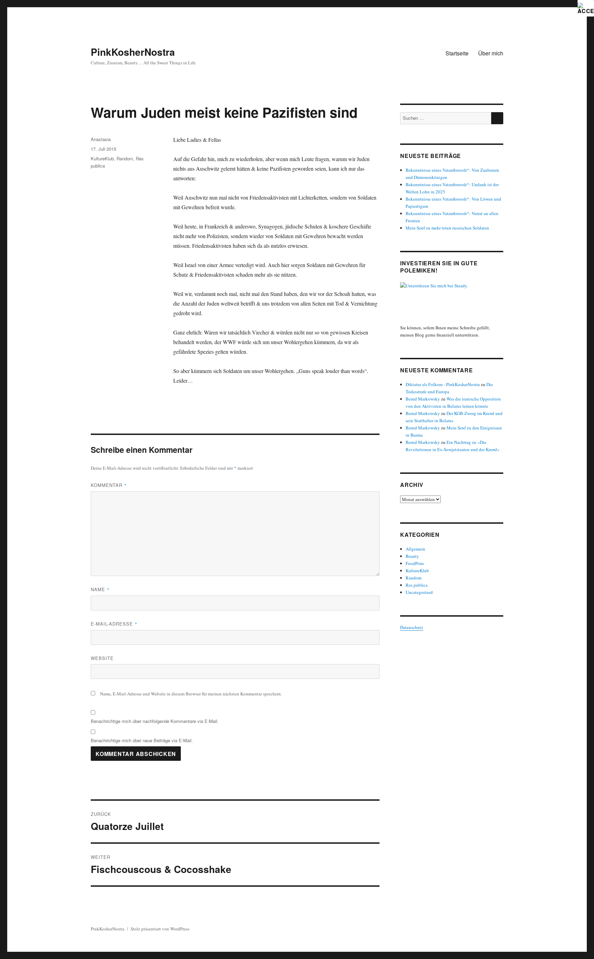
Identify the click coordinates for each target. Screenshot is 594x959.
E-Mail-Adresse (114, 623)
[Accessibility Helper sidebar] (586, 8)
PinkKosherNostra (133, 52)
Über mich (490, 53)
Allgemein (415, 549)
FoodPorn (415, 563)
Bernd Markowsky (423, 399)
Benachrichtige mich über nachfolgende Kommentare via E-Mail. (155, 721)
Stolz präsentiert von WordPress (160, 929)
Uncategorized (419, 592)
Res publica (417, 585)
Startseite (457, 53)
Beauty (412, 556)
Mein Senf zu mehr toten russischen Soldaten (447, 228)
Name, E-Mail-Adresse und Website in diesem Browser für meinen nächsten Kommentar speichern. (191, 694)
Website (102, 658)
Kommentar (109, 485)
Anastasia (101, 139)
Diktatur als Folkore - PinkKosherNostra (443, 384)
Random (125, 158)
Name (100, 589)
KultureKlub (102, 158)
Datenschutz (411, 627)
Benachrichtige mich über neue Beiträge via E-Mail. (142, 740)
